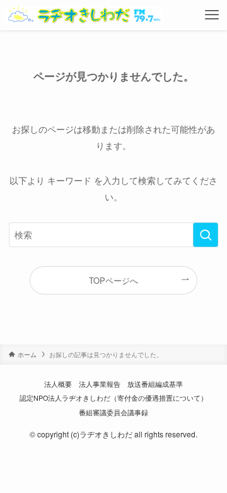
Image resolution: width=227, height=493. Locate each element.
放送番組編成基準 (155, 384)
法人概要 (58, 384)
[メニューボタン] (212, 15)
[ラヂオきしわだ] (83, 15)
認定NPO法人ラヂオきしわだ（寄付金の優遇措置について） (113, 398)
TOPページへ (113, 280)
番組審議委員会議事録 (113, 412)
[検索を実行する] (205, 234)
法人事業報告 (99, 384)
